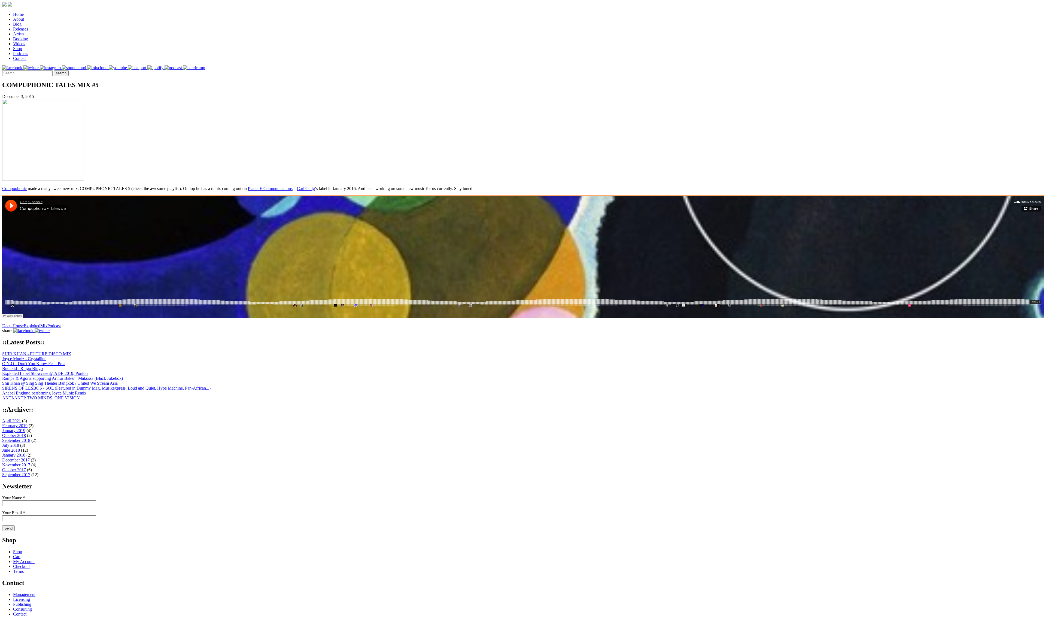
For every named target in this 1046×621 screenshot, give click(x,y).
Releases (20, 29)
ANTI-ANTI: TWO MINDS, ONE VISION (41, 398)
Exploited (32, 325)
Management (24, 594)
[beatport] (137, 67)
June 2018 (11, 450)
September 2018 (16, 440)
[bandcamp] (194, 67)
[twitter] (31, 67)
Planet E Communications (270, 188)
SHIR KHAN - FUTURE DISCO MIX (36, 353)
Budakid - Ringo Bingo (22, 368)
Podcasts (20, 53)
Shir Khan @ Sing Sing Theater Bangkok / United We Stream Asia (60, 383)
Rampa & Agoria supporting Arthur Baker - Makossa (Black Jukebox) (62, 378)
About (18, 19)
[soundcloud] (74, 67)
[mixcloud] (98, 67)
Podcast (54, 325)
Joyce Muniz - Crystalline (24, 358)
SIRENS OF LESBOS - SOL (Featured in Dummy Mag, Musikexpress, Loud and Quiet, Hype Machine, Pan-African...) (106, 388)
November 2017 (16, 465)
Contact (19, 58)
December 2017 (16, 460)
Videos (19, 43)
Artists (18, 34)
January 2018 (13, 455)
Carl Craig (306, 188)
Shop (17, 48)
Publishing (22, 604)
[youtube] (118, 67)
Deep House (13, 325)
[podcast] (174, 67)
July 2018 (10, 445)
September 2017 (16, 474)
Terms (18, 571)
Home (18, 14)
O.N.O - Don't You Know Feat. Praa (33, 363)
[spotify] (156, 67)
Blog (17, 24)
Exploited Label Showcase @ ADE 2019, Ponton (45, 373)
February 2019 (15, 425)
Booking (20, 38)
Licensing (21, 599)
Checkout (21, 566)
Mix (43, 325)
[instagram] (51, 67)
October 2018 (14, 435)
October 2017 (14, 469)
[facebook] (12, 67)
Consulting (22, 609)
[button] (61, 73)
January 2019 (13, 430)
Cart (16, 556)
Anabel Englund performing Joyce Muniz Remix (44, 393)
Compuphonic (14, 188)
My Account (24, 561)
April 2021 (11, 420)
